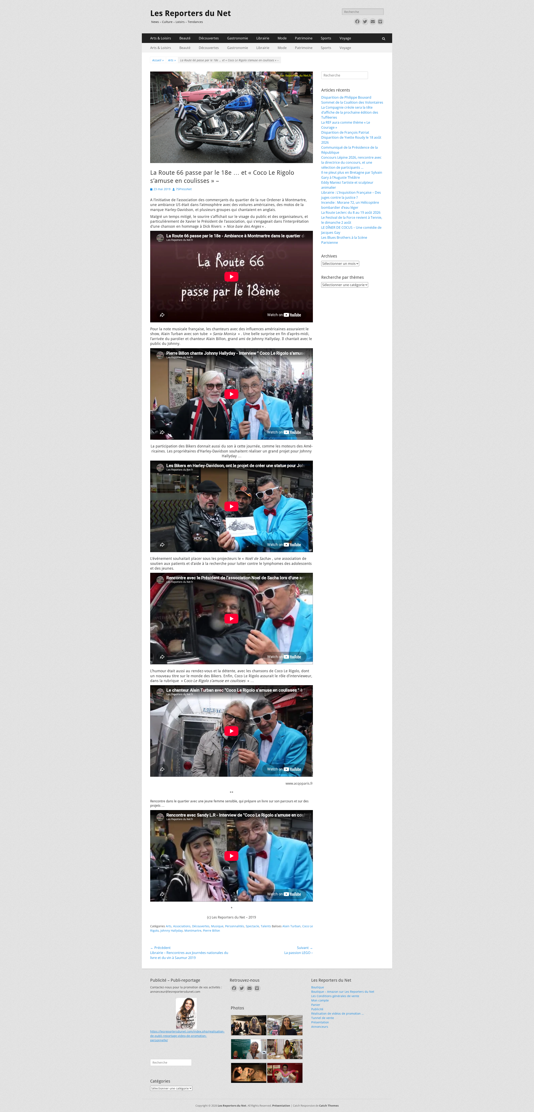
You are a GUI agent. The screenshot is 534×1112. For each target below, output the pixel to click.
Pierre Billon (211, 930)
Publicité (317, 1009)
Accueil (158, 60)
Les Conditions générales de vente (335, 996)
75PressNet (184, 189)
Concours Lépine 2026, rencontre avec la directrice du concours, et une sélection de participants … (351, 162)
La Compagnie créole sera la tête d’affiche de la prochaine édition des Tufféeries (349, 112)
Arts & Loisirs (160, 38)
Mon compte (320, 1000)
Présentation (320, 1022)
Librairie (262, 38)
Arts (172, 60)
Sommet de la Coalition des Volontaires (352, 102)
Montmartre (192, 930)
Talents (266, 926)
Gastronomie (237, 38)
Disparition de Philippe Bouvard (346, 97)
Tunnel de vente (322, 1018)
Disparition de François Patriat (345, 132)
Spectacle (252, 926)
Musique (217, 926)
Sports (326, 38)
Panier (315, 1005)
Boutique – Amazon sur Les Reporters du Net (342, 992)
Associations (181, 926)
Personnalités (234, 926)
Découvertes (209, 38)
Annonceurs (319, 1027)
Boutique (317, 987)
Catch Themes (329, 1105)
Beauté (184, 38)
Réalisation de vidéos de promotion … (337, 1013)
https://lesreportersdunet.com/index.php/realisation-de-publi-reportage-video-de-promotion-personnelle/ (187, 1035)
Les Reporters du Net (190, 13)
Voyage (345, 38)
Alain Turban (291, 926)
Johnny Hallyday (171, 930)
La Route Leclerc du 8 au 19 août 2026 (350, 212)
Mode (282, 38)
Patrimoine (303, 38)
